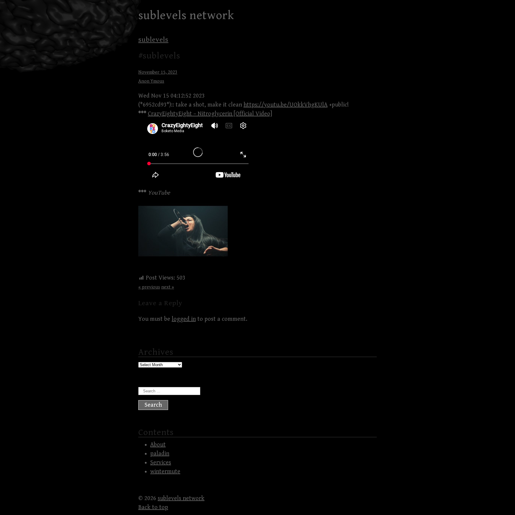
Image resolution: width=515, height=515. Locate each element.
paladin (159, 453)
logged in (184, 319)
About (158, 444)
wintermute (165, 471)
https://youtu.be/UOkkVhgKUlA (285, 104)
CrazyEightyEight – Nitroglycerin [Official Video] (210, 113)
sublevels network (186, 15)
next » (167, 287)
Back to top (153, 507)
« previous (149, 287)
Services (160, 462)
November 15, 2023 (157, 72)
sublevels (153, 40)
